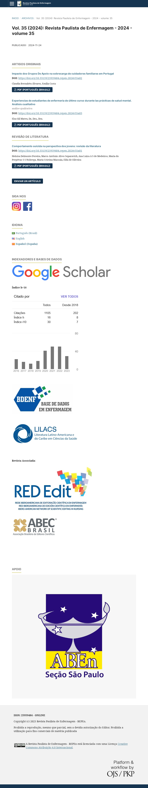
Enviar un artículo (27, 181)
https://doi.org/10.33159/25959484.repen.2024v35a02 (50, 78)
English (20, 238)
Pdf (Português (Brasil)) (33, 165)
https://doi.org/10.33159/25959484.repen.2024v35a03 (50, 113)
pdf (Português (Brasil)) (33, 89)
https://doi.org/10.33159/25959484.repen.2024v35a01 (50, 150)
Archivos (28, 18)
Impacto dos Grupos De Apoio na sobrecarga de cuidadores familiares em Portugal (63, 73)
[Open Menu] (12, 3)
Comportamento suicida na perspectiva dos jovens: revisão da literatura (56, 146)
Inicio (15, 18)
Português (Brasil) (26, 233)
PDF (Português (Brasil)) (33, 124)
